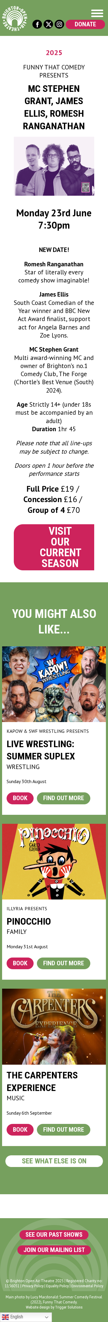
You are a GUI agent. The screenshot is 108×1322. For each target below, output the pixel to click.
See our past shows (54, 1234)
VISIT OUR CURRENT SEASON (60, 547)
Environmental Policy (87, 1286)
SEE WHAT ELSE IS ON (54, 1161)
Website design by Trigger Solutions (54, 1307)
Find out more (63, 798)
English (16, 1317)
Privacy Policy (33, 1286)
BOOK (20, 798)
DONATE (85, 24)
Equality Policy (57, 1286)
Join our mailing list (54, 1249)
